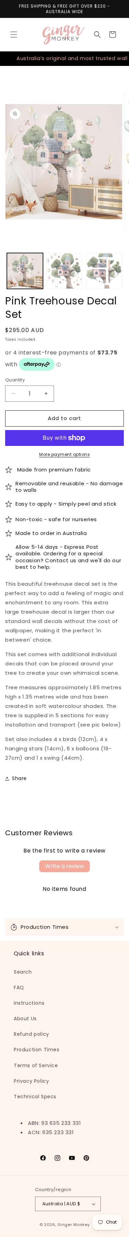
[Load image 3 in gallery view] (104, 271)
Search (23, 971)
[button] (13, 34)
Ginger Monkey (73, 1224)
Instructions (29, 1003)
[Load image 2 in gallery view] (64, 271)
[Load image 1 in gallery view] (25, 271)
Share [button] (19, 778)
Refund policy (31, 1034)
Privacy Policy (31, 1081)
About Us (25, 1018)
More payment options (64, 454)
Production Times (37, 1049)
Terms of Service (36, 1065)
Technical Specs (35, 1096)
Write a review (64, 866)
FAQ (19, 987)
